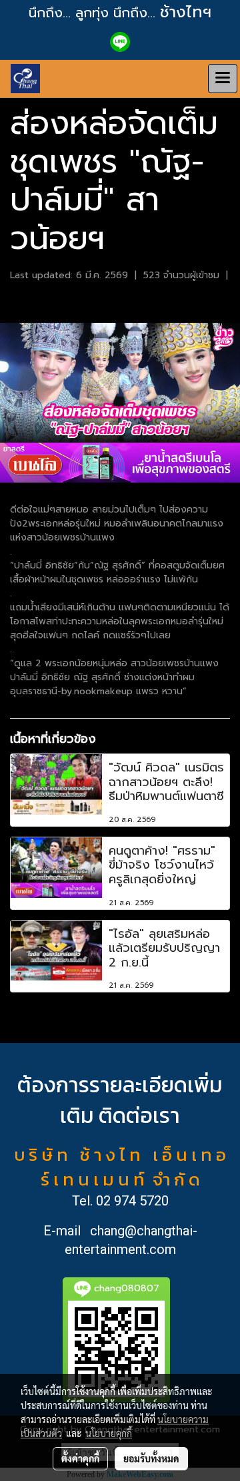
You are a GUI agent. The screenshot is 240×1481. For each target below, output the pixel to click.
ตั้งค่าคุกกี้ (80, 1458)
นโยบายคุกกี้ (108, 1433)
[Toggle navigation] (222, 78)
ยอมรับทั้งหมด (151, 1458)
